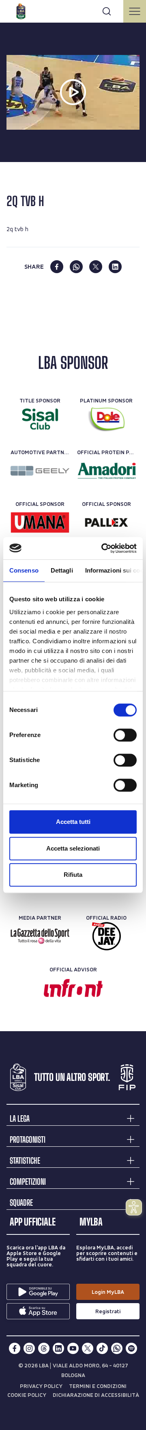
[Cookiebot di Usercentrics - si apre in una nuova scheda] (103, 548)
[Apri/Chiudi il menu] (134, 11)
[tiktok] (102, 1348)
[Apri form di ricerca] (106, 11)
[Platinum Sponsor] (106, 419)
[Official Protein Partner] (106, 471)
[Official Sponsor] (40, 522)
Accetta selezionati (73, 848)
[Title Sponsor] (40, 419)
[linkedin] (115, 266)
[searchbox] (73, 10)
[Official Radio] (106, 936)
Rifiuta (73, 874)
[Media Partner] (40, 936)
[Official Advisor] (73, 988)
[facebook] (56, 266)
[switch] (125, 735)
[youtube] (73, 1348)
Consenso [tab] (24, 570)
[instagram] (29, 1348)
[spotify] (131, 1348)
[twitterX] (87, 1348)
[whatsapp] (76, 266)
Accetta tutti (73, 821)
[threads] (43, 1348)
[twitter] (95, 266)
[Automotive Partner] (40, 471)
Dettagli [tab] (62, 570)
